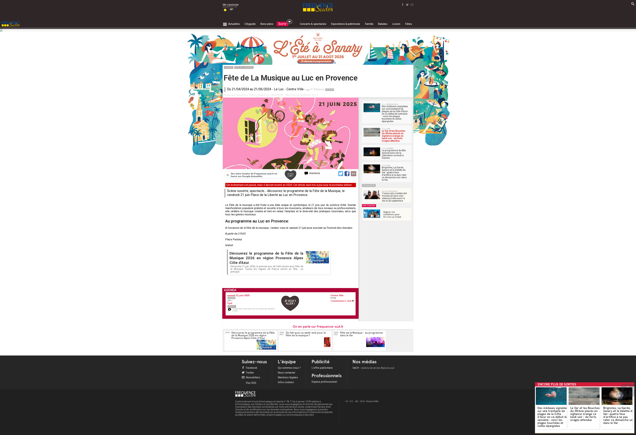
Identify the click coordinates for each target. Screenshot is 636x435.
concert (229, 67)
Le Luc (279, 89)
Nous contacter (286, 372)
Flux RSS (250, 382)
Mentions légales (288, 377)
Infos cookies (286, 382)
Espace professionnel (324, 381)
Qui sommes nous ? (289, 367)
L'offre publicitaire (322, 367)
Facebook (251, 367)
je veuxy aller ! (290, 175)
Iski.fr (373, 367)
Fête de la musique (244, 67)
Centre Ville (295, 89)
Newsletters (252, 377)
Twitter (249, 372)
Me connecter (231, 4)
